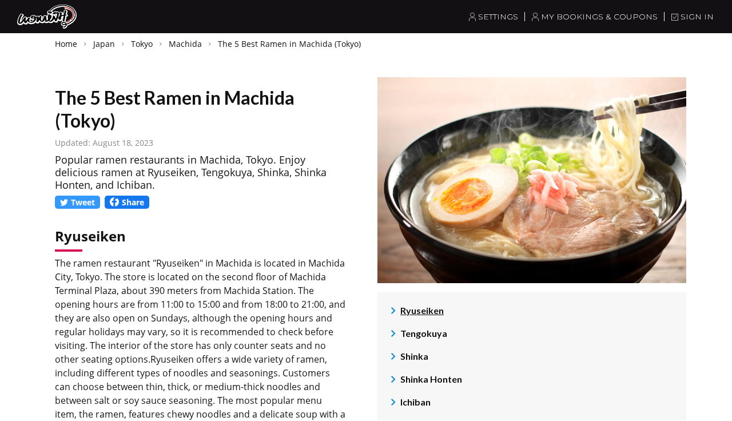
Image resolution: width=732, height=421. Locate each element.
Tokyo (142, 43)
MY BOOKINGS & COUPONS (599, 16)
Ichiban (415, 401)
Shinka (414, 356)
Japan (104, 43)
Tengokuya (423, 333)
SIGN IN (697, 16)
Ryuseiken (422, 310)
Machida (185, 43)
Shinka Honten (431, 379)
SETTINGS (498, 16)
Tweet (83, 202)
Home (66, 43)
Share (133, 202)
